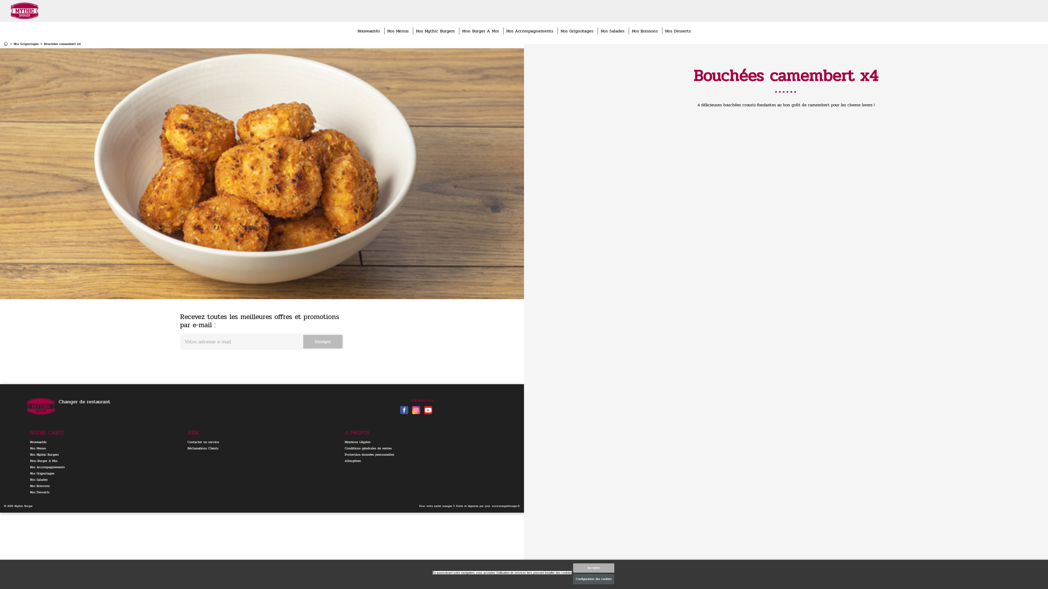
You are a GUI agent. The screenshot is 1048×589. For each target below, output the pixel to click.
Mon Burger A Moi (480, 31)
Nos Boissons (645, 31)
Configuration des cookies (594, 579)
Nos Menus (398, 31)
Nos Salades (612, 31)
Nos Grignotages (577, 31)
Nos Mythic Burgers (435, 31)
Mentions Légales (358, 442)
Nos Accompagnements (529, 31)
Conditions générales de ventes (368, 448)
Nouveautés (369, 31)
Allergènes (353, 460)
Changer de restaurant (84, 401)
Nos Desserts (678, 31)
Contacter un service (203, 442)
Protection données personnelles (369, 454)
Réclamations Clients (203, 448)
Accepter (593, 568)
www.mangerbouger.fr (506, 506)
